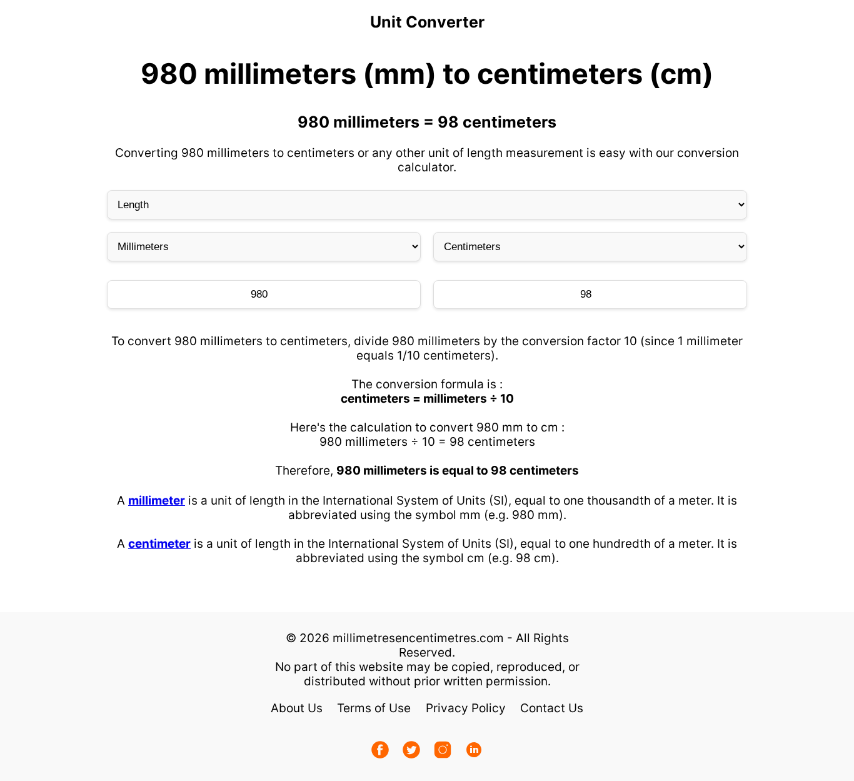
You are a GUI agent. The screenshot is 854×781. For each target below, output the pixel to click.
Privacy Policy (466, 708)
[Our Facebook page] (380, 751)
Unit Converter (427, 22)
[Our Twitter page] (411, 751)
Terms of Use (374, 708)
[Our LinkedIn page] (474, 751)
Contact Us (551, 708)
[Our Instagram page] (442, 751)
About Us (297, 708)
